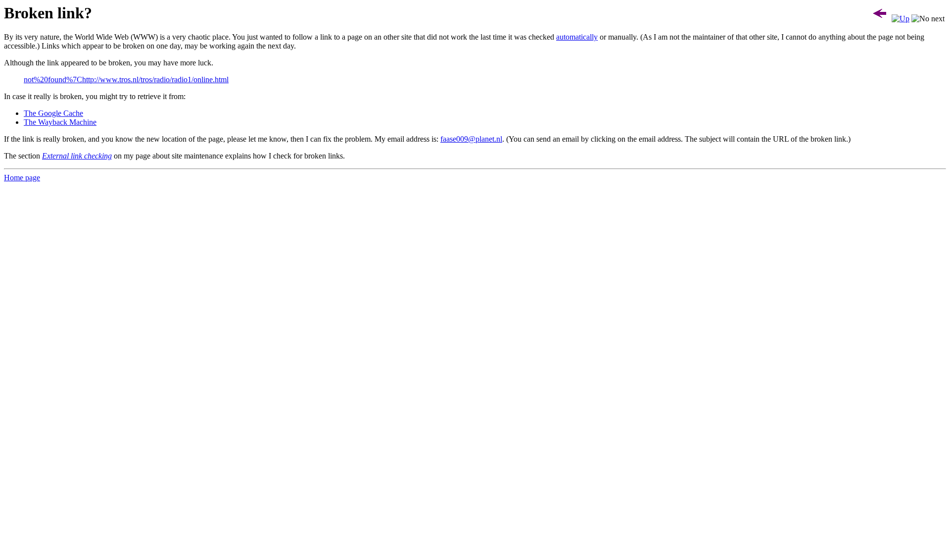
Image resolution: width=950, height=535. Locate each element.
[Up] (900, 18)
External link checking (77, 156)
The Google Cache (53, 113)
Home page (22, 177)
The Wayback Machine (60, 122)
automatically (577, 37)
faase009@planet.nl (471, 139)
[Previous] (880, 18)
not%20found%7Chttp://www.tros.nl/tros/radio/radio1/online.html (126, 79)
